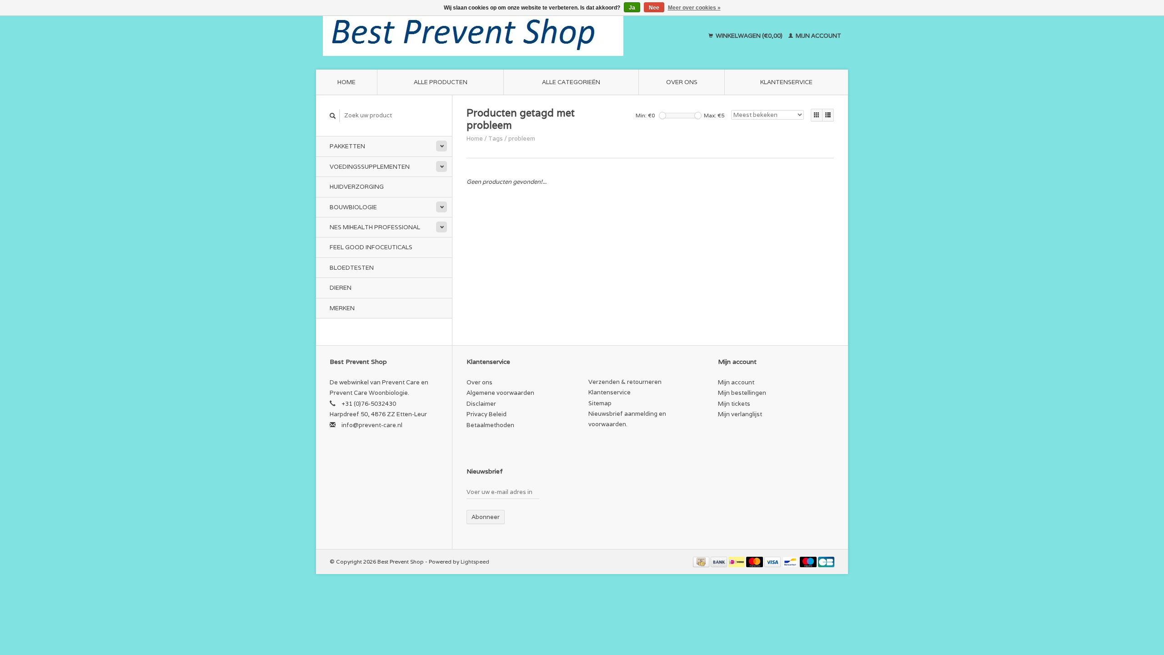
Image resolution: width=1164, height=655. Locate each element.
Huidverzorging (357, 187)
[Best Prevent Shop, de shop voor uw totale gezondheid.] (502, 36)
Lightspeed (475, 561)
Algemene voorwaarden (500, 393)
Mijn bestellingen (742, 393)
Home (346, 82)
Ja (632, 8)
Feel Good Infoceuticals (371, 247)
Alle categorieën (571, 82)
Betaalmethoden (490, 425)
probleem (521, 138)
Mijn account (817, 36)
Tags (495, 138)
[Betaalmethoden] (702, 561)
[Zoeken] (333, 115)
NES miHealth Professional (375, 227)
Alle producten (440, 82)
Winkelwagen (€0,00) (749, 36)
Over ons (681, 82)
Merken (342, 308)
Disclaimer (481, 404)
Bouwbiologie (353, 207)
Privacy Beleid (487, 414)
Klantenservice (786, 82)
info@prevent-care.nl (371, 425)
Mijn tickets (734, 404)
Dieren (340, 288)
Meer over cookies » (694, 8)
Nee (654, 8)
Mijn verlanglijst (740, 414)
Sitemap (600, 403)
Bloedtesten (352, 268)
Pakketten (347, 146)
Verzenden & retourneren (625, 382)
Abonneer (486, 517)
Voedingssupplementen (370, 167)
